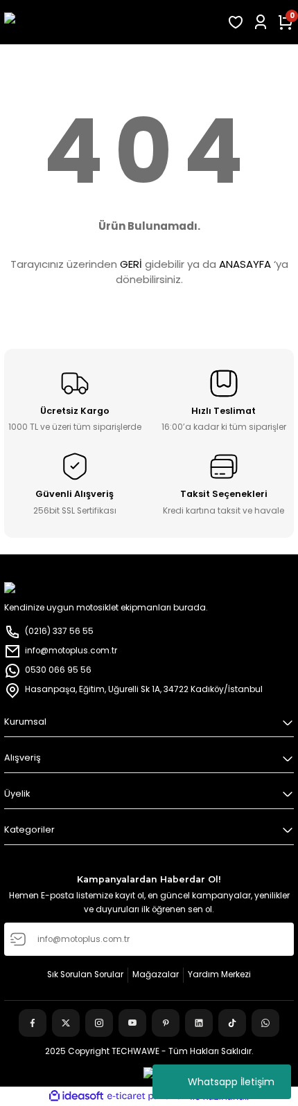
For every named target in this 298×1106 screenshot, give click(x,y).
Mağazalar (155, 974)
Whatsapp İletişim (231, 1082)
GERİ (131, 264)
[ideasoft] (76, 1096)
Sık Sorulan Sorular (85, 974)
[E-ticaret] (147, 1096)
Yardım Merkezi (219, 974)
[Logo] (111, 22)
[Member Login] (260, 22)
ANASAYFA (245, 264)
